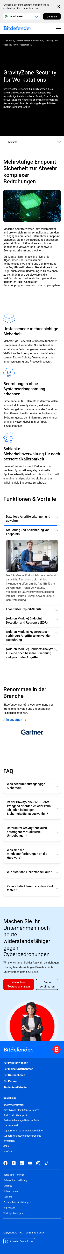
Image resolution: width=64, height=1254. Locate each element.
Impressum (9, 1207)
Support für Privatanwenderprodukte (22, 1130)
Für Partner (10, 1081)
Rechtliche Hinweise (13, 1174)
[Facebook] (5, 1163)
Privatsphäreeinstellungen (17, 1202)
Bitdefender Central (13, 1104)
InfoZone (8, 1151)
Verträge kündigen (13, 1213)
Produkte (38, 40)
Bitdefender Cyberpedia (15, 1115)
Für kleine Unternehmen (18, 1069)
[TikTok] (46, 1163)
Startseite (8, 40)
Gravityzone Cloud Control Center (21, 1110)
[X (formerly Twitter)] (14, 1163)
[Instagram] (38, 1163)
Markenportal (10, 1125)
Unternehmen (24, 40)
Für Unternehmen (14, 1075)
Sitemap (7, 1185)
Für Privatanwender (15, 1062)
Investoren (9, 1140)
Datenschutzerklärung (15, 1180)
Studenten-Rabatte (15, 1087)
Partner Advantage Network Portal (21, 1120)
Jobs (6, 1146)
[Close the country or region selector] (59, 6)
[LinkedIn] (22, 1163)
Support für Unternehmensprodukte (22, 1135)
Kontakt (7, 1196)
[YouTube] (30, 1163)
